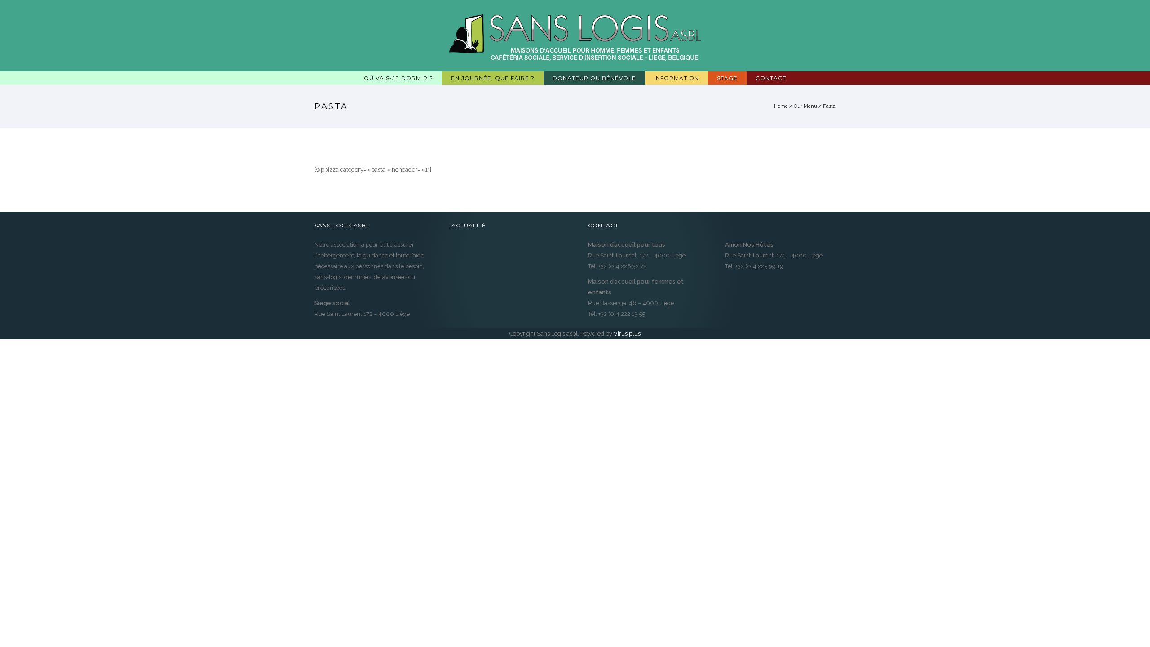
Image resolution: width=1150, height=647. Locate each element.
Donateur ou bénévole (594, 78)
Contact (771, 78)
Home (781, 106)
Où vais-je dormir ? (398, 78)
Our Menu (805, 106)
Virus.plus (627, 333)
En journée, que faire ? (493, 78)
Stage (727, 78)
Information (676, 78)
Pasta (829, 106)
